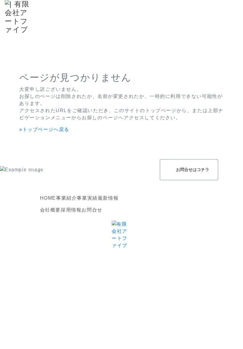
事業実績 (87, 198)
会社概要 (50, 209)
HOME (48, 198)
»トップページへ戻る (44, 129)
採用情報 (71, 209)
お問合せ (91, 209)
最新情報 (108, 198)
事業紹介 (66, 198)
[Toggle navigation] (232, 17)
